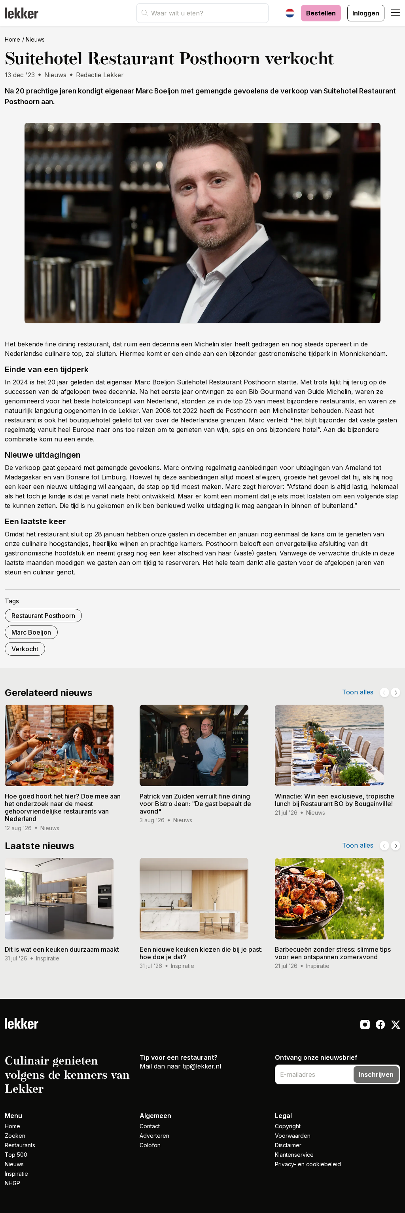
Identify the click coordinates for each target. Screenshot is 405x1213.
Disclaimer (288, 1145)
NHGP (12, 1183)
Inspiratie (16, 1173)
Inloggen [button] (365, 13)
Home (12, 39)
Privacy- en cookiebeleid (308, 1164)
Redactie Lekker (100, 75)
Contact (150, 1126)
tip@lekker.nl (202, 1066)
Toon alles (357, 692)
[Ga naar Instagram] (364, 1026)
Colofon (150, 1145)
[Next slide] (395, 692)
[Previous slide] (384, 692)
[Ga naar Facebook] (380, 1026)
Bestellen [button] (321, 13)
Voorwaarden (292, 1135)
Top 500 (16, 1154)
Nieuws (35, 39)
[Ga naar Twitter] (395, 1026)
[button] (395, 13)
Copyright (288, 1126)
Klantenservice (294, 1154)
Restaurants (20, 1145)
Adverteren (154, 1135)
